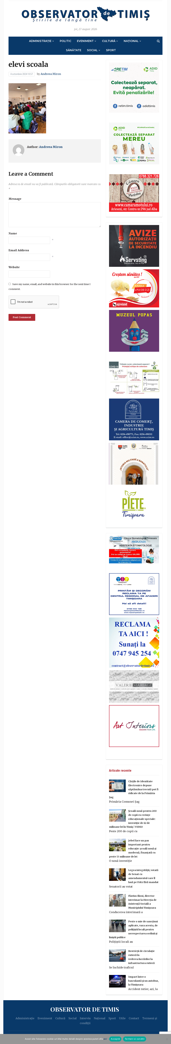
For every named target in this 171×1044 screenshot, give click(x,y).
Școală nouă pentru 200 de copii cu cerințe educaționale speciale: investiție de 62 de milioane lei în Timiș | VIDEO (133, 818)
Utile (122, 1018)
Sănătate (73, 50)
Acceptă (115, 1038)
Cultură (108, 41)
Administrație (40, 41)
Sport (111, 50)
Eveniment (85, 41)
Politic (65, 41)
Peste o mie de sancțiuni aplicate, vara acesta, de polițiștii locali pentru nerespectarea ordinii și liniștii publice (133, 929)
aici (105, 1038)
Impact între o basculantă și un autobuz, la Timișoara (143, 980)
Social (92, 50)
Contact (134, 1018)
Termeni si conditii (134, 1038)
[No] (166, 1039)
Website (14, 267)
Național (131, 41)
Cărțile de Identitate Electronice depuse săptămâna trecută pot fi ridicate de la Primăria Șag (133, 789)
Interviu (85, 1018)
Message (15, 198)
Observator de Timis (84, 1009)
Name (13, 233)
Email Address (19, 250)
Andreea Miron (51, 74)
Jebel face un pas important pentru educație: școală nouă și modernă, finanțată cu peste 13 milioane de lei (132, 848)
